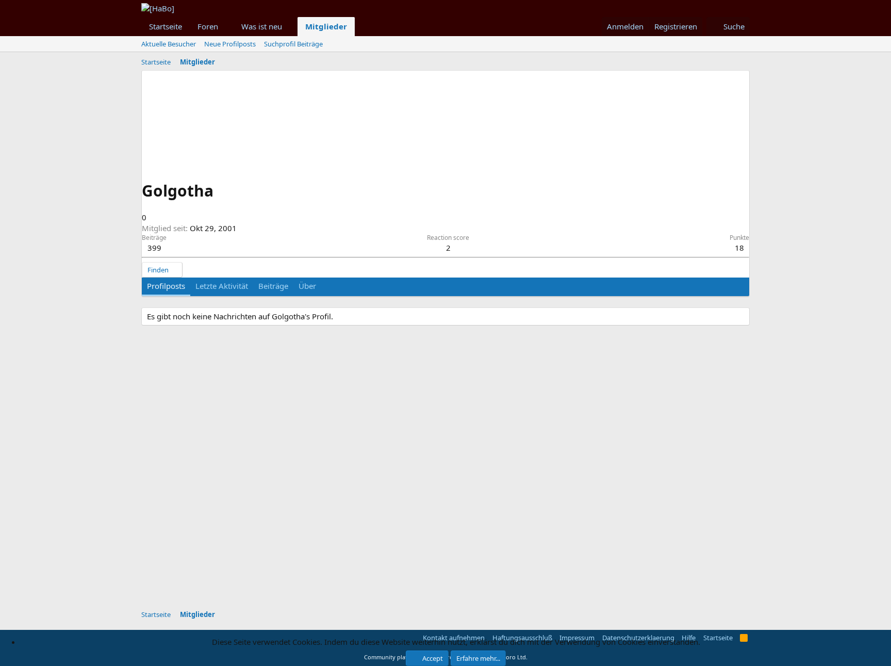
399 (154, 247)
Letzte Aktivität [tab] (221, 286)
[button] (226, 26)
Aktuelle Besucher (168, 43)
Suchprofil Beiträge (293, 43)
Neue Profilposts (230, 43)
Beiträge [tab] (273, 286)
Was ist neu (261, 26)
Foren (207, 26)
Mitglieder (326, 26)
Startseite (165, 26)
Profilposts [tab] (166, 286)
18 (739, 247)
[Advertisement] (391, 534)
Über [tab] (307, 286)
